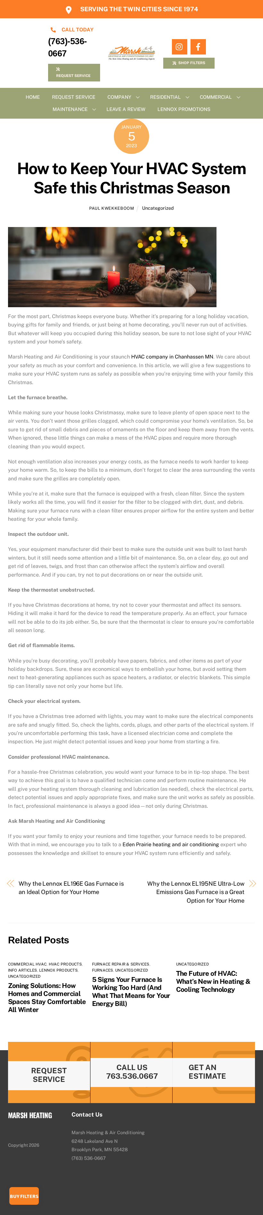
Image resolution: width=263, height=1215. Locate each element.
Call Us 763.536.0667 (132, 1071)
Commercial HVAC (27, 964)
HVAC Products (65, 964)
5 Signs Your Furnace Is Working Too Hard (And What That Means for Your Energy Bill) (131, 991)
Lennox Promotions (183, 109)
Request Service (73, 97)
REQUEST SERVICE (73, 75)
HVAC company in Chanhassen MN (172, 357)
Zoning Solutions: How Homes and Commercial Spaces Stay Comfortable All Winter (47, 998)
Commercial (216, 97)
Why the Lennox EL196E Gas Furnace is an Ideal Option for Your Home (71, 887)
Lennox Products (58, 970)
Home (33, 97)
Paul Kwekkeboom (111, 208)
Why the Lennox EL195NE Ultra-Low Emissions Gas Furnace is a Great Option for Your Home (195, 892)
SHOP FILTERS (191, 63)
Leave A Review (125, 109)
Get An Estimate (207, 1071)
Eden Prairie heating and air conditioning (171, 844)
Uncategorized (158, 208)
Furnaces (102, 970)
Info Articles (22, 970)
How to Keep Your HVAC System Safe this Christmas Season (131, 178)
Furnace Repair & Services (120, 964)
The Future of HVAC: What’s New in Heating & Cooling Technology (213, 981)
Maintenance (70, 109)
